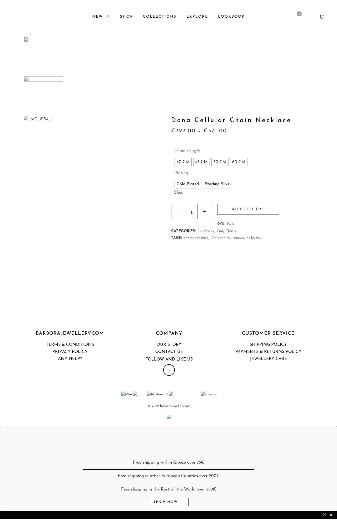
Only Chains (226, 231)
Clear (179, 193)
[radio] (183, 162)
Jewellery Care (268, 359)
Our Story (169, 345)
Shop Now (165, 501)
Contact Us (169, 352)
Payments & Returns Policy (268, 352)
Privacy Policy (70, 352)
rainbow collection (247, 238)
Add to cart (248, 209)
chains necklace (196, 238)
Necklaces (206, 231)
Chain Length (187, 151)
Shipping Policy (268, 345)
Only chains (220, 238)
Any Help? (70, 359)
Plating (181, 173)
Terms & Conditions (70, 345)
